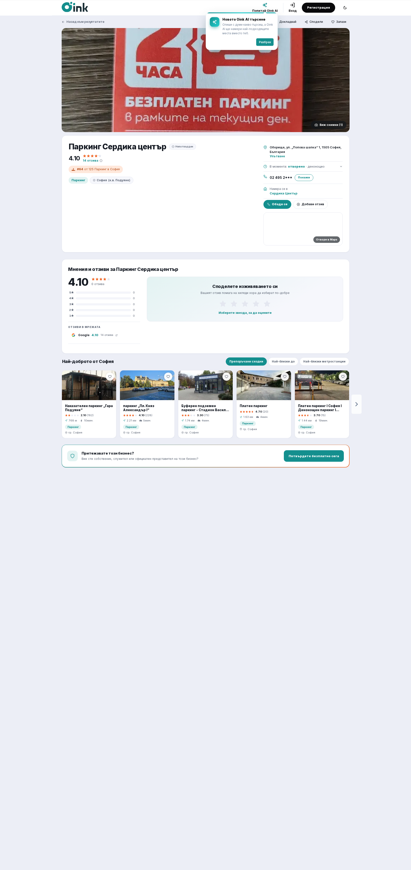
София (113, 180)
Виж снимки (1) (331, 125)
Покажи (304, 177)
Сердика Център (283, 193)
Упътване (277, 156)
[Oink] (75, 7)
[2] (233, 303)
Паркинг (78, 180)
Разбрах (265, 42)
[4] (256, 303)
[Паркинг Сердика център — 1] (206, 80)
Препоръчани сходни (246, 361)
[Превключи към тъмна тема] (345, 7)
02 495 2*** (281, 178)
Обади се (279, 204)
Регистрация (318, 7)
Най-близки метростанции (324, 361)
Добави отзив (313, 204)
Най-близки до (283, 361)
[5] (267, 303)
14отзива (90, 160)
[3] (245, 303)
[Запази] (110, 377)
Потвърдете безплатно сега (314, 456)
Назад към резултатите (85, 21)
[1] (222, 303)
